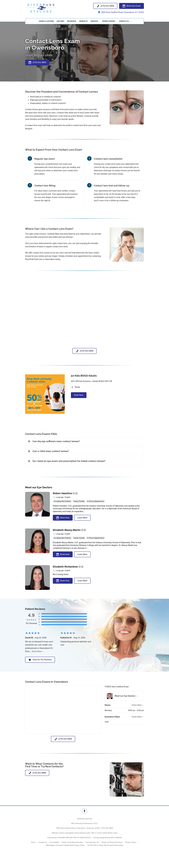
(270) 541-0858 (107, 828)
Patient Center (108, 21)
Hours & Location (46, 21)
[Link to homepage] (47, 8)
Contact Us (124, 21)
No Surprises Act (92, 842)
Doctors (60, 21)
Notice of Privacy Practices (112, 842)
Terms (77, 387)
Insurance (71, 21)
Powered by (69, 838)
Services (94, 21)
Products (83, 21)
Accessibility (54, 842)
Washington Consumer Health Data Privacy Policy (65, 845)
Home (33, 842)
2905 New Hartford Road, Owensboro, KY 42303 (122, 12)
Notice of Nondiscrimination (72, 842)
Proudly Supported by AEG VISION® (107, 838)
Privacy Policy (130, 842)
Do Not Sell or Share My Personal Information (105, 845)
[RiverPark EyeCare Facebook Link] (84, 811)
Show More (37, 651)
